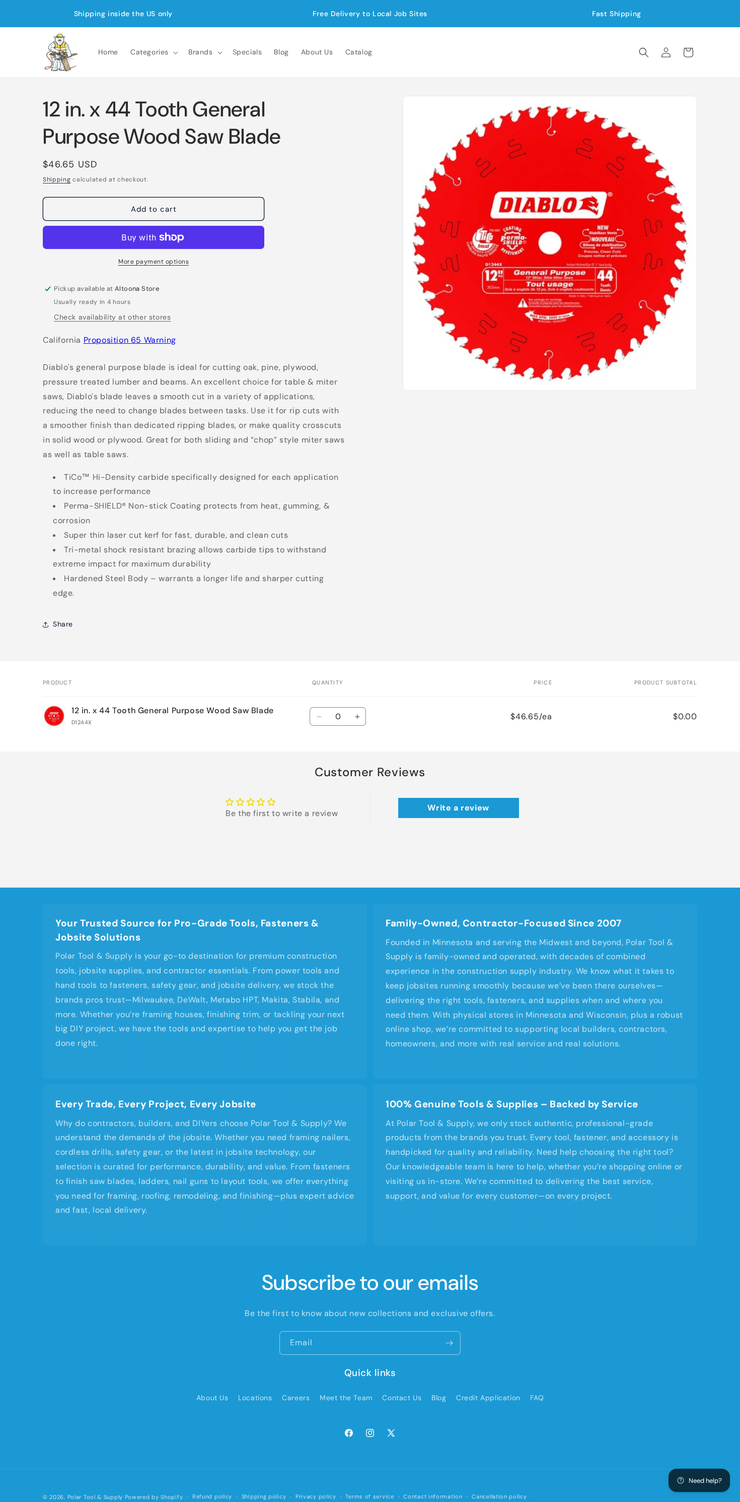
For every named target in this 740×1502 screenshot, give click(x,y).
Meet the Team (346, 1397)
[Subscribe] (449, 1343)
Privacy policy (315, 1496)
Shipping (57, 179)
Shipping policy (264, 1496)
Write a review (458, 807)
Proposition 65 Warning (130, 340)
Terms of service (369, 1496)
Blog (438, 1397)
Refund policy (212, 1496)
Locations (255, 1397)
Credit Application (488, 1397)
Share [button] (63, 624)
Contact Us (401, 1397)
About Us (212, 1397)
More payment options (153, 262)
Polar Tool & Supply (95, 1496)
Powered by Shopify (154, 1496)
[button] (153, 51)
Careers (296, 1397)
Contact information (432, 1496)
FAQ (537, 1397)
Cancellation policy (499, 1496)
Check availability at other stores (112, 317)
